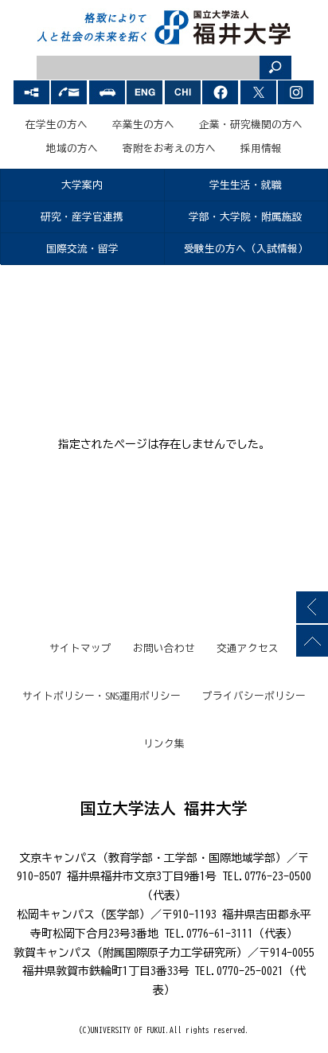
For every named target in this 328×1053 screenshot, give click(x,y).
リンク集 (164, 744)
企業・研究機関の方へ (251, 124)
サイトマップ (80, 648)
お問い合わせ (164, 648)
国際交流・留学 (82, 249)
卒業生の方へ (143, 124)
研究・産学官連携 (82, 217)
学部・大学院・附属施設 (246, 217)
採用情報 (261, 148)
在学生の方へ (56, 124)
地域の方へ (72, 148)
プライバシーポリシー (254, 696)
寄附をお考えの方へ (169, 148)
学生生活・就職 (245, 185)
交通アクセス (248, 648)
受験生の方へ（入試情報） (246, 249)
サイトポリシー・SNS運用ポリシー (102, 696)
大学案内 (82, 185)
